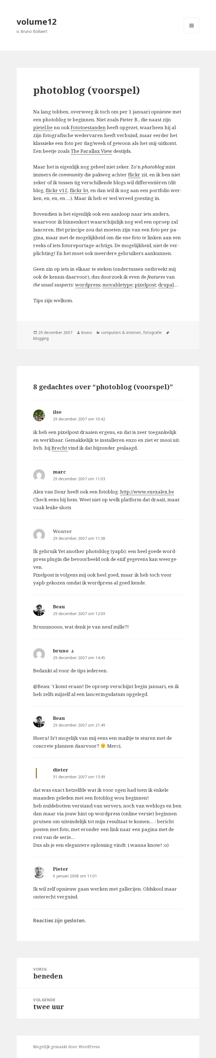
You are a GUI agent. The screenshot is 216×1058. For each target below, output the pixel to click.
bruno (86, 332)
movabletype (117, 284)
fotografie (152, 332)
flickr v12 (57, 190)
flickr (134, 174)
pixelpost (145, 284)
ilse (57, 412)
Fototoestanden (88, 127)
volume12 (37, 21)
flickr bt (79, 190)
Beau (59, 606)
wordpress (87, 284)
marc (59, 471)
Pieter (60, 869)
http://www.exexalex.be (147, 491)
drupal (166, 284)
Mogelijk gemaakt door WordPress (66, 1046)
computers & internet (121, 332)
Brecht (59, 448)
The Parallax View (91, 151)
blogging (41, 338)
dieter (60, 769)
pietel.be (43, 127)
